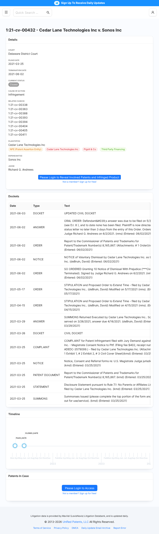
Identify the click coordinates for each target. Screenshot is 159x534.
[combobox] (31, 12)
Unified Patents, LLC (76, 521)
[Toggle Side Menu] (6, 12)
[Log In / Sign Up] (153, 12)
